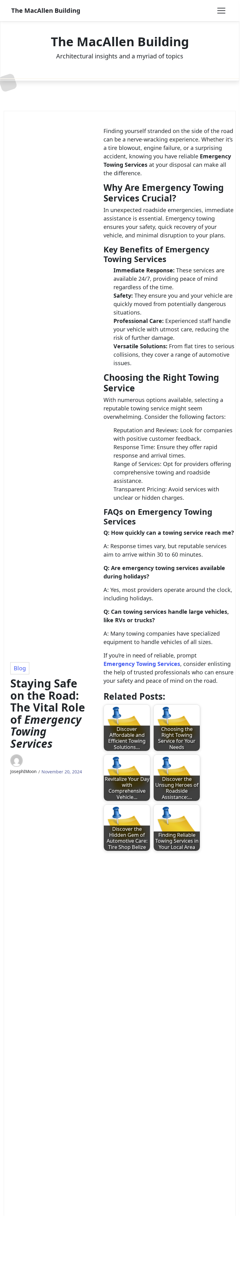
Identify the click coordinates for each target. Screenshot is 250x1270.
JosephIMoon (23, 771)
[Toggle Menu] (221, 10)
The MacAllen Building (45, 10)
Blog (20, 668)
